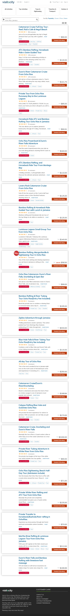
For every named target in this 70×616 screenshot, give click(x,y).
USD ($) (19, 2)
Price (61, 18)
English (26, 2)
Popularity (51, 18)
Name (65, 18)
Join (62, 2)
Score (56, 18)
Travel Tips (56, 2)
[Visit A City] (7, 590)
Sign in (66, 2)
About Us (39, 597)
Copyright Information (43, 601)
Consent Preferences (43, 603)
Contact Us (40, 594)
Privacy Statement (42, 599)
